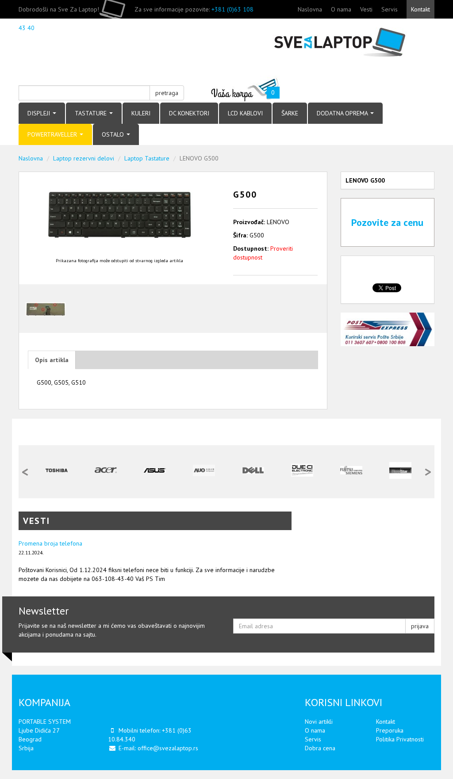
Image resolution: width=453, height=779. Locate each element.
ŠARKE (289, 113)
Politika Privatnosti (400, 739)
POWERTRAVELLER (53, 134)
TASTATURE (91, 113)
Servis (389, 9)
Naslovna (310, 9)
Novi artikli (319, 722)
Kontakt (420, 9)
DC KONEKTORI (189, 113)
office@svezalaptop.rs (168, 748)
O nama (341, 9)
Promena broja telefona (50, 543)
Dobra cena (320, 748)
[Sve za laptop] (334, 42)
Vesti (366, 9)
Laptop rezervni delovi (83, 158)
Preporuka (389, 730)
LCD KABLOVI (245, 113)
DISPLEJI (39, 113)
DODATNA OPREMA (343, 113)
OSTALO (114, 134)
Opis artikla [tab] (52, 360)
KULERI (140, 113)
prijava (420, 626)
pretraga (166, 93)
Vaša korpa (245, 89)
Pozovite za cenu (387, 222)
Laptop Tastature (146, 158)
